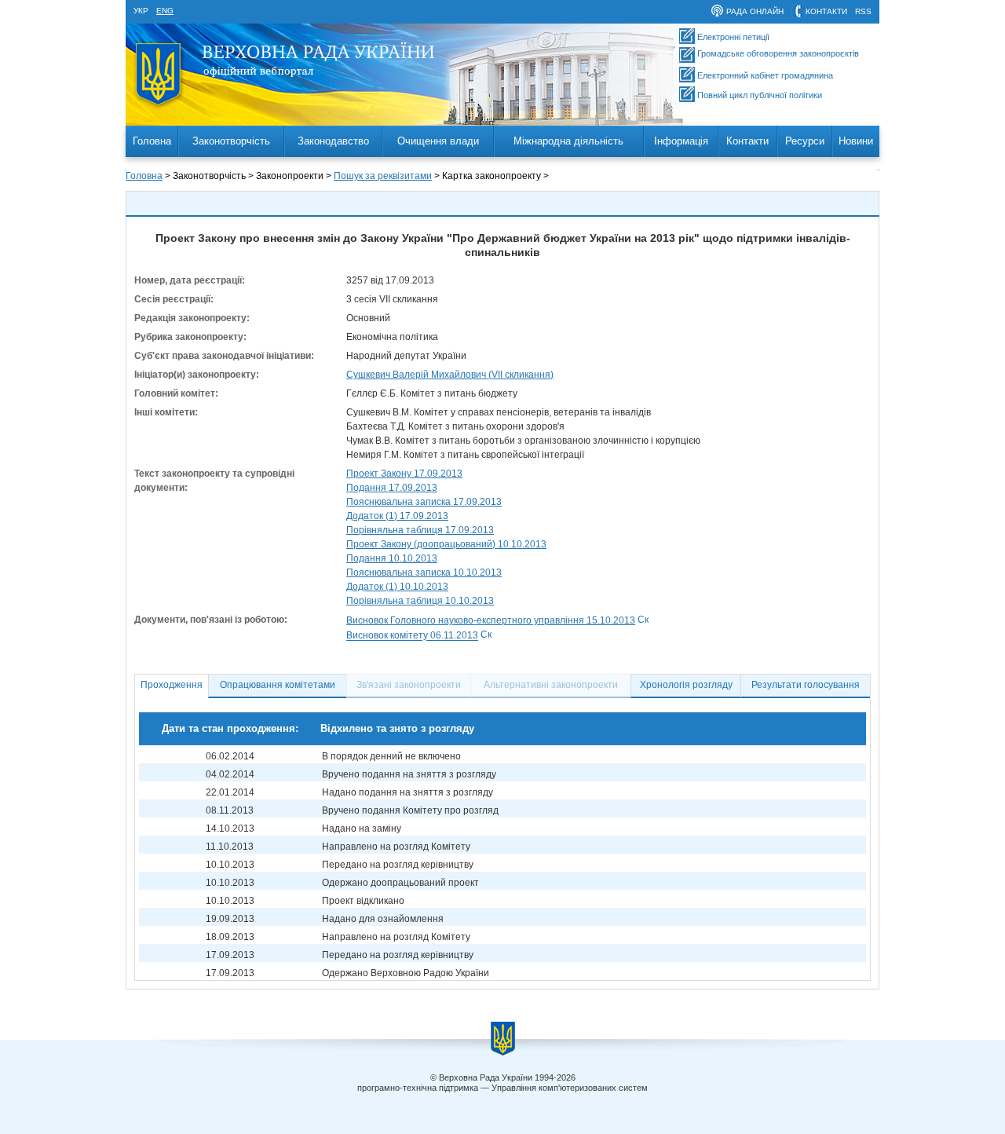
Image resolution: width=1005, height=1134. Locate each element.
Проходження (172, 684)
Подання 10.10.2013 (391, 558)
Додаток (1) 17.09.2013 (397, 515)
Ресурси (804, 141)
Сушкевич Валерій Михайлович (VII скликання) (450, 374)
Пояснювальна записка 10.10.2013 (424, 572)
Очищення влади (438, 141)
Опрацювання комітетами (277, 684)
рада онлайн (755, 11)
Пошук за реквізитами (383, 175)
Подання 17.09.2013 (391, 487)
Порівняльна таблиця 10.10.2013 (420, 600)
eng (165, 10)
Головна (152, 141)
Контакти (747, 141)
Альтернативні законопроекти (551, 684)
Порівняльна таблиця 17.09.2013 (420, 530)
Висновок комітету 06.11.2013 (412, 636)
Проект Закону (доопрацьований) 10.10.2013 (446, 544)
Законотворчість (231, 141)
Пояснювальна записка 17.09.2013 (424, 501)
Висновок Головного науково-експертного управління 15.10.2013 (490, 620)
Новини (856, 141)
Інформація (681, 141)
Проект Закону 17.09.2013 (404, 473)
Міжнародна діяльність (568, 141)
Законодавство (333, 141)
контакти (826, 11)
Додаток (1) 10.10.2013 (397, 586)
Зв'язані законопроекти (408, 684)
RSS (863, 11)
